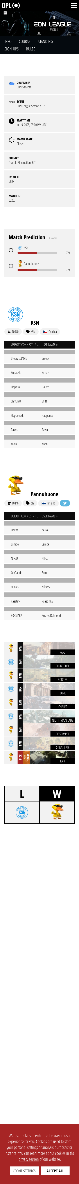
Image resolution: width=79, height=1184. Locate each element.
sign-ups (11, 49)
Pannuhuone (44, 494)
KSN (35, 322)
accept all (55, 1170)
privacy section (28, 1159)
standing (45, 41)
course (25, 41)
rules (30, 49)
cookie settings (24, 1170)
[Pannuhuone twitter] (65, 503)
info (7, 41)
